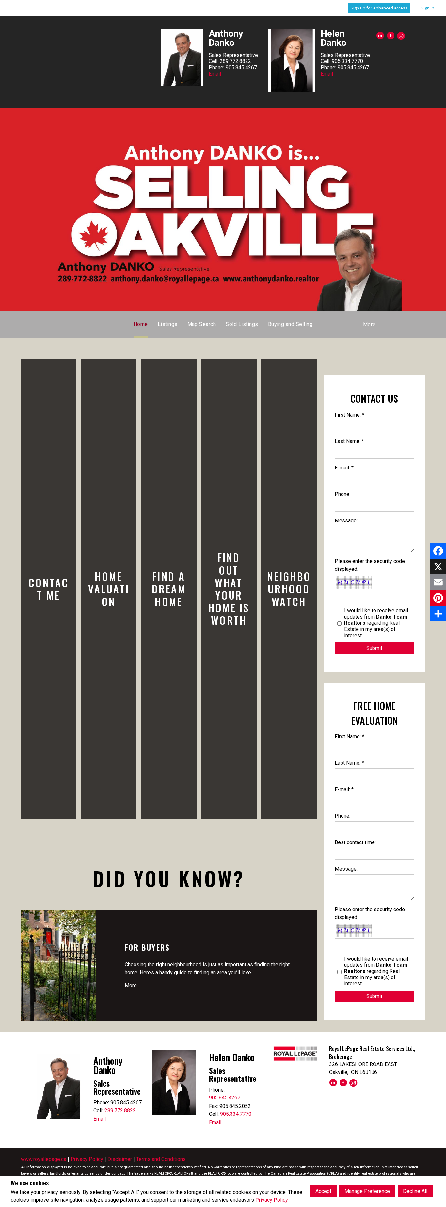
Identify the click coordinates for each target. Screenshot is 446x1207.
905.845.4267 (224, 1098)
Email (215, 74)
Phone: (342, 494)
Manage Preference (367, 1191)
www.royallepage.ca (43, 1159)
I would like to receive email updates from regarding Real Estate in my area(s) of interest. (376, 622)
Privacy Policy (271, 1200)
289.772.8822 (120, 1110)
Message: (346, 521)
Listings (168, 324)
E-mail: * (344, 468)
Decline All (415, 1191)
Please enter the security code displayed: (370, 565)
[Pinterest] (438, 598)
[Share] (438, 613)
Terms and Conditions (161, 1159)
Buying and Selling (290, 324)
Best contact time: (355, 842)
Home (141, 324)
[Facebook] (438, 551)
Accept (323, 1191)
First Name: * (349, 415)
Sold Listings (242, 324)
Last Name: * (349, 441)
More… (132, 985)
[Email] (438, 582)
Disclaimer (119, 1159)
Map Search (201, 324)
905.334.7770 (235, 1114)
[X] (438, 566)
